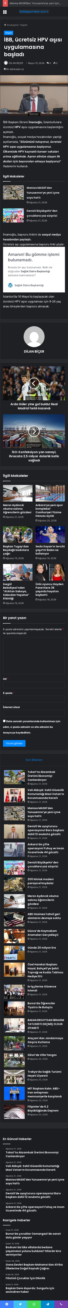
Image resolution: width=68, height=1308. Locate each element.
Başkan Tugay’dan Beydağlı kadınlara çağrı (16, 550)
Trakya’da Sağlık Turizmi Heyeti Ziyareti (44, 1074)
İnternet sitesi (11, 707)
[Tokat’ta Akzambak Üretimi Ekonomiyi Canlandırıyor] (14, 777)
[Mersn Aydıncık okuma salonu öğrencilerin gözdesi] (17, 493)
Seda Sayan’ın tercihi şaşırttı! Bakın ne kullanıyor (50, 550)
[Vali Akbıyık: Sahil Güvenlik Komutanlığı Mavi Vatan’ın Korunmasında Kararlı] (14, 795)
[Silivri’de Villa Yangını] (14, 1060)
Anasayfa (12, 24)
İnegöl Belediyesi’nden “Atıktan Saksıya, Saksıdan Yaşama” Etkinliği (16, 591)
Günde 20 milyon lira (42, 948)
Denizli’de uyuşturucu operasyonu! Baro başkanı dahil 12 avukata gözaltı (46, 830)
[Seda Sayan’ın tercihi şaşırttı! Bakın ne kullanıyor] (50, 534)
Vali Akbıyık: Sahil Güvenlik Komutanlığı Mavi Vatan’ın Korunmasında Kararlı (46, 794)
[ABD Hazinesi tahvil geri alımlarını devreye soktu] (14, 919)
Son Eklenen (34, 760)
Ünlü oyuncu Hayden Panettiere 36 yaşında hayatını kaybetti (49, 589)
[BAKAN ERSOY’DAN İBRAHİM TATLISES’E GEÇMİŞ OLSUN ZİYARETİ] (14, 1025)
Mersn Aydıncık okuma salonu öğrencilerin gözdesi (17, 508)
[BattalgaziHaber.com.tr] (34, 11)
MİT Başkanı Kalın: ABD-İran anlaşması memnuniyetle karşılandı (45, 1092)
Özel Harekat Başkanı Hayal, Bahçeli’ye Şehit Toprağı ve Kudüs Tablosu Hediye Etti (45, 970)
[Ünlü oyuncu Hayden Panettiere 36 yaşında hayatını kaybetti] (50, 572)
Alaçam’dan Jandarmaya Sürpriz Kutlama (45, 1040)
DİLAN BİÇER (16, 63)
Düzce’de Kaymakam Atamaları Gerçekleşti (43, 933)
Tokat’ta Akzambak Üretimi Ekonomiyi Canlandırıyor (41, 776)
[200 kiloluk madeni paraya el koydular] (14, 884)
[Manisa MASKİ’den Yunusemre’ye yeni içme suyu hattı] (13, 192)
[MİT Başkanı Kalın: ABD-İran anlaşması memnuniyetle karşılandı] (14, 1094)
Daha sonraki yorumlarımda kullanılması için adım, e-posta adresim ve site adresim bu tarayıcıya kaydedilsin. (31, 727)
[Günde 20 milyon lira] (14, 953)
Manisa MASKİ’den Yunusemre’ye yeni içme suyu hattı (43, 192)
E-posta (8, 692)
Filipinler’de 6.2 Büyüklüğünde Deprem (43, 1108)
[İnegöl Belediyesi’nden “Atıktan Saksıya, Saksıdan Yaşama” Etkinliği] (17, 572)
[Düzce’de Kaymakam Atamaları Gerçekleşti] (14, 936)
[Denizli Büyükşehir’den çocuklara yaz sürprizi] (13, 215)
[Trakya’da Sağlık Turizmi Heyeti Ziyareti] (14, 1077)
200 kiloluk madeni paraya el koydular (41, 881)
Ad (5, 678)
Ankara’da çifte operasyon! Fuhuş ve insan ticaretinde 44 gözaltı (46, 848)
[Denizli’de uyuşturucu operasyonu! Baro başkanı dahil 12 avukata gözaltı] (14, 831)
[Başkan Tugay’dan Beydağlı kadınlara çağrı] (17, 534)
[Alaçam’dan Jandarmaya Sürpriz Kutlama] (14, 1043)
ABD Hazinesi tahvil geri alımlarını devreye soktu (44, 916)
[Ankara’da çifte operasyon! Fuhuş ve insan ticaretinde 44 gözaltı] (14, 849)
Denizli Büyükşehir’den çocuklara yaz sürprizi (43, 864)
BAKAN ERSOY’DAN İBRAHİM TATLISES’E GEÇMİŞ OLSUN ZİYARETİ (46, 1024)
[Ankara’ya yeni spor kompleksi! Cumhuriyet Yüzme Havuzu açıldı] (50, 493)
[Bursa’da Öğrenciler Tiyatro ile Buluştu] (14, 1008)
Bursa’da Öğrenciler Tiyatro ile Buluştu (41, 1005)
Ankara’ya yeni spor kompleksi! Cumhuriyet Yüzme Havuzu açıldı (49, 510)
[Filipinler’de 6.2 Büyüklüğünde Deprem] (14, 1112)
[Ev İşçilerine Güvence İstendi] (14, 992)
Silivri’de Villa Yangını (42, 1055)
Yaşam (23, 24)
